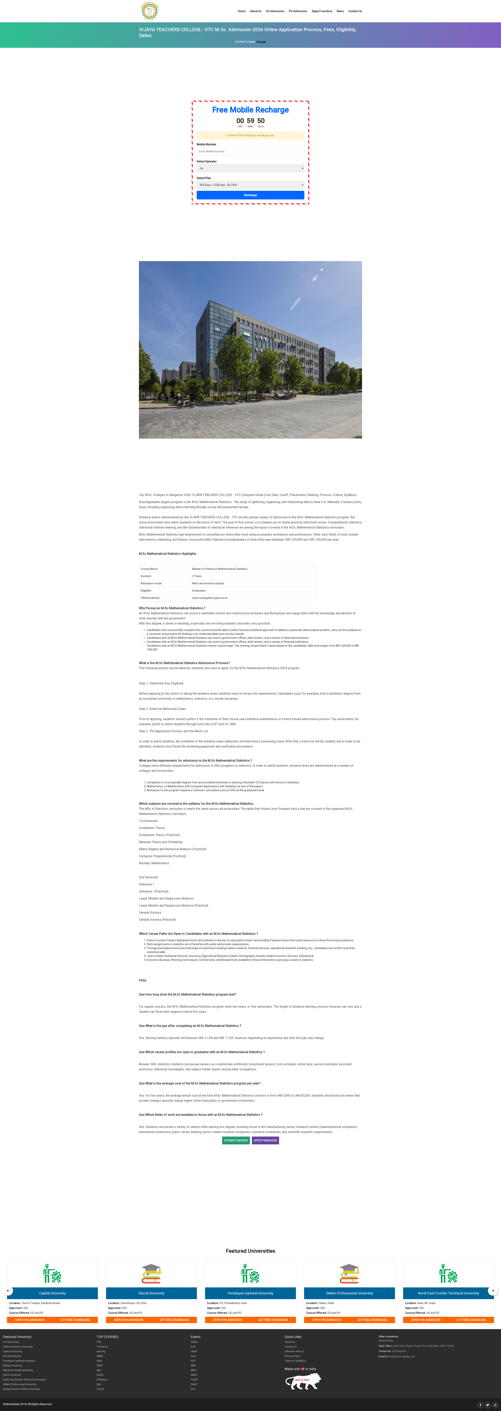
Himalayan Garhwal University (19, 1360)
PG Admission (298, 11)
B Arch (100, 1389)
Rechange (250, 195)
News (340, 11)
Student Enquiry (236, 1140)
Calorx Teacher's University (17, 1346)
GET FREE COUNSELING (75, 1319)
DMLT (100, 1365)
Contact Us (355, 11)
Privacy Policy (292, 1356)
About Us (255, 11)
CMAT (194, 1351)
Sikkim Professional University (19, 1384)
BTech (100, 1375)
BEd (99, 1384)
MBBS (100, 1356)
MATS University (12, 1375)
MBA (99, 1360)
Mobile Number (206, 144)
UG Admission (275, 11)
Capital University (12, 1351)
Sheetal (261, 41)
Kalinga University (12, 1365)
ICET (193, 1360)
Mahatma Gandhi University (18, 1370)
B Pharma (102, 1379)
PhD (99, 1342)
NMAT (194, 1375)
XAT (193, 1389)
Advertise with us (294, 1351)
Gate (193, 1356)
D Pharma (102, 1346)
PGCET (194, 1379)
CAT (193, 1346)
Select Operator (207, 161)
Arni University (11, 1342)
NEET (193, 1370)
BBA (99, 1370)
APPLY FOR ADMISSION (29, 1319)
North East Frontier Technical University (24, 1379)
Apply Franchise (322, 11)
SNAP (194, 1384)
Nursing (101, 1351)
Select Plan (204, 178)
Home (242, 11)
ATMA (194, 1342)
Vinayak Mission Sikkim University (21, 1389)
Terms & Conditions (295, 1360)
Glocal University (12, 1356)
